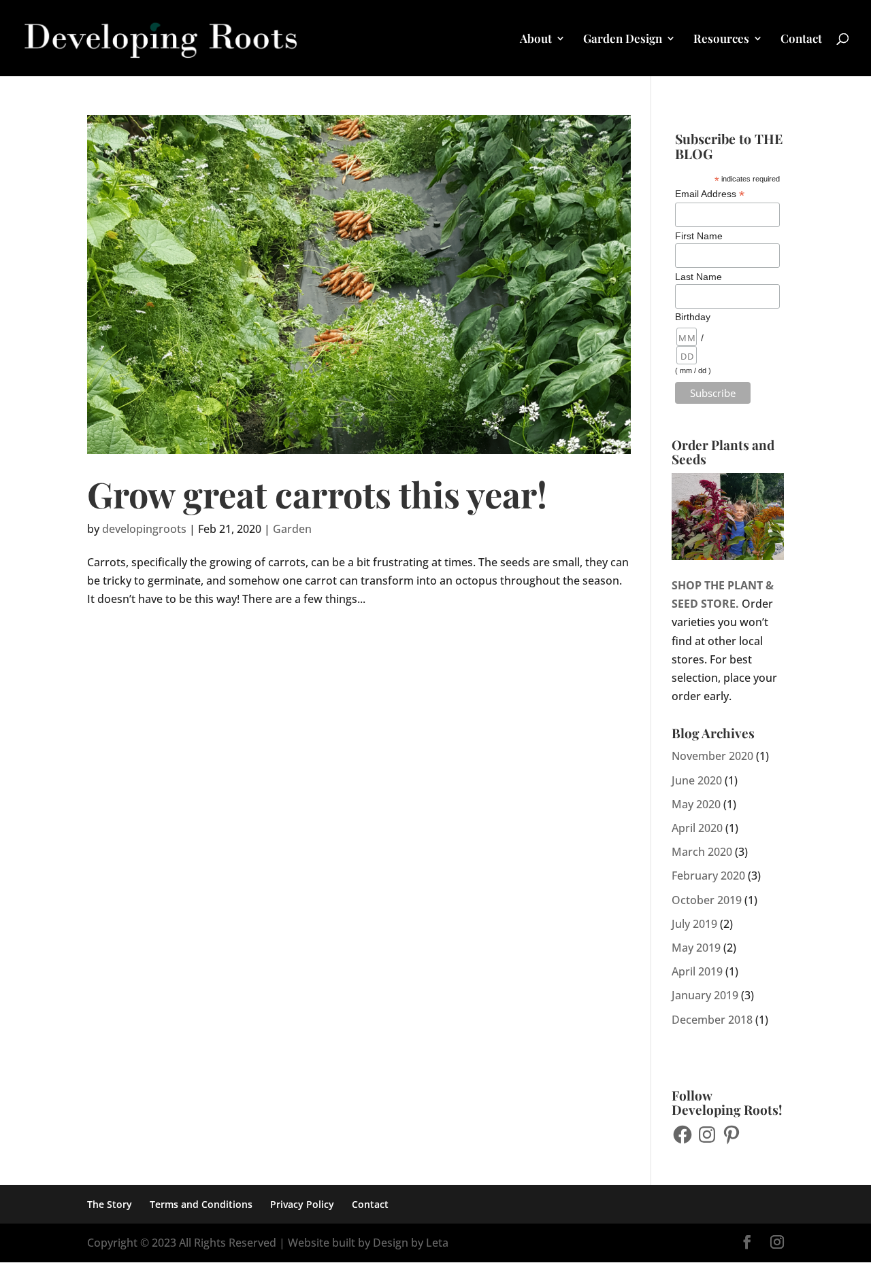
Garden (292, 528)
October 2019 (707, 900)
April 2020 (697, 827)
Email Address (709, 194)
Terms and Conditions (201, 1204)
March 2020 (702, 851)
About (536, 39)
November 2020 (712, 755)
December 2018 (712, 1019)
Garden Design (622, 39)
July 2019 (694, 923)
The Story (109, 1204)
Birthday (692, 316)
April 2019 (697, 971)
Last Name (698, 276)
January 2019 (705, 995)
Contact (801, 39)
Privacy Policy (302, 1204)
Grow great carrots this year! (317, 493)
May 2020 (696, 804)
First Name (699, 235)
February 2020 (708, 875)
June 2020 (697, 780)
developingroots (144, 528)
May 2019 (696, 947)
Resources (721, 39)
